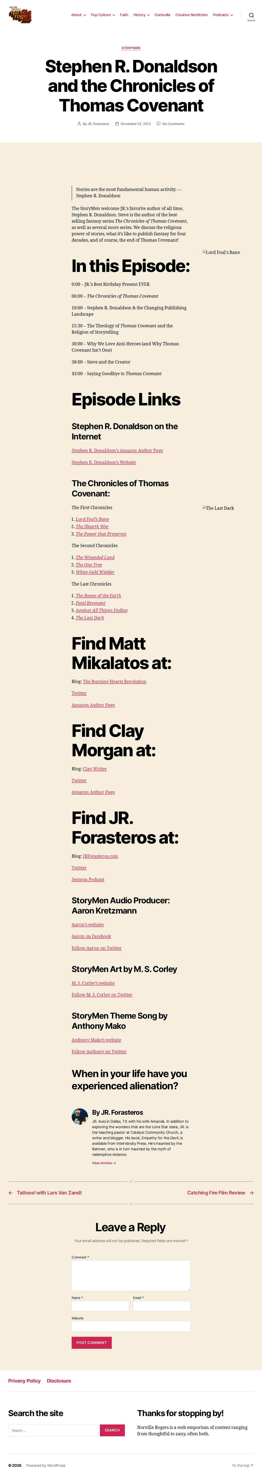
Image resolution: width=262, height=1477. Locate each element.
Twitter (79, 693)
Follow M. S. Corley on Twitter (102, 995)
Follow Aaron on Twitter (97, 948)
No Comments (173, 124)
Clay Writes (94, 769)
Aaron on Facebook (91, 936)
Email (138, 1298)
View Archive (104, 1163)
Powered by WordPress (46, 1465)
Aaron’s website (88, 925)
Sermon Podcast (88, 879)
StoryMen (131, 48)
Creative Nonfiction (191, 15)
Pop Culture (101, 15)
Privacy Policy (24, 1381)
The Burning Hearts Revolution (114, 682)
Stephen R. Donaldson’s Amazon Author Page (117, 450)
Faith (124, 15)
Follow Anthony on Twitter (99, 1052)
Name (77, 1298)
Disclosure (59, 1381)
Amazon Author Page (93, 705)
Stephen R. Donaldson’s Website (104, 462)
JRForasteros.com (100, 856)
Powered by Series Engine (218, 167)
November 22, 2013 (135, 124)
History (139, 15)
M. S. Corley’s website (93, 983)
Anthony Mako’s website (96, 1040)
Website (78, 1318)
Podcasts (221, 15)
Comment (80, 1257)
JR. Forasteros (98, 124)
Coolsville (162, 15)
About (76, 15)
